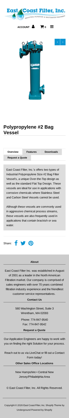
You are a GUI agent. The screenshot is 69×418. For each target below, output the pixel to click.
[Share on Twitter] (23, 243)
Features (31, 151)
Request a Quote (17, 157)
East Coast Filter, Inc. (34, 405)
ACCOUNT (23, 27)
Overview (12, 151)
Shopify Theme (53, 405)
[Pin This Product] (30, 243)
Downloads (51, 151)
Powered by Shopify (41, 410)
